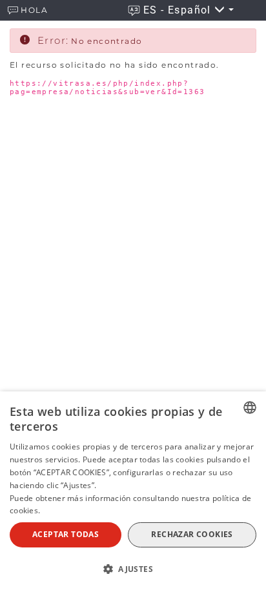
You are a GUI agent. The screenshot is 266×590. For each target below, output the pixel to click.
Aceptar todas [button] (65, 534)
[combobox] (249, 407)
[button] (133, 568)
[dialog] (133, 490)
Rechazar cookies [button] (191, 534)
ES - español (178, 10)
